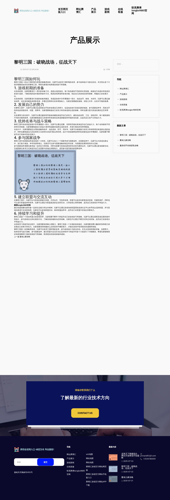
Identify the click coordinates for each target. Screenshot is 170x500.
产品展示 (93, 10)
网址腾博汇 (80, 10)
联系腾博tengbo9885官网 (139, 10)
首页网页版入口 (63, 10)
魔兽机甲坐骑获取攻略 (129, 145)
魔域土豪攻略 (125, 140)
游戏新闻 (107, 10)
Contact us (85, 413)
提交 (45, 462)
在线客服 (120, 10)
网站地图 (89, 458)
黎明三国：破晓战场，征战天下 (133, 135)
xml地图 (89, 454)
